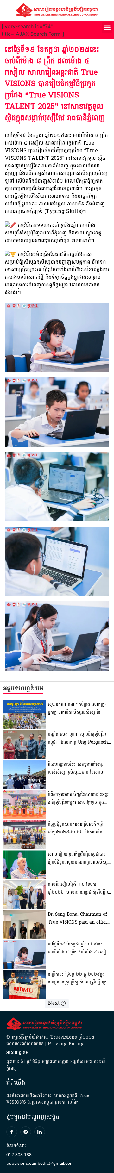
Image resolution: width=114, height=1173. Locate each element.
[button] (107, 27)
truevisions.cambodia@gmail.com (40, 1163)
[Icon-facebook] (11, 1131)
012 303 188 (19, 1154)
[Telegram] (25, 1131)
